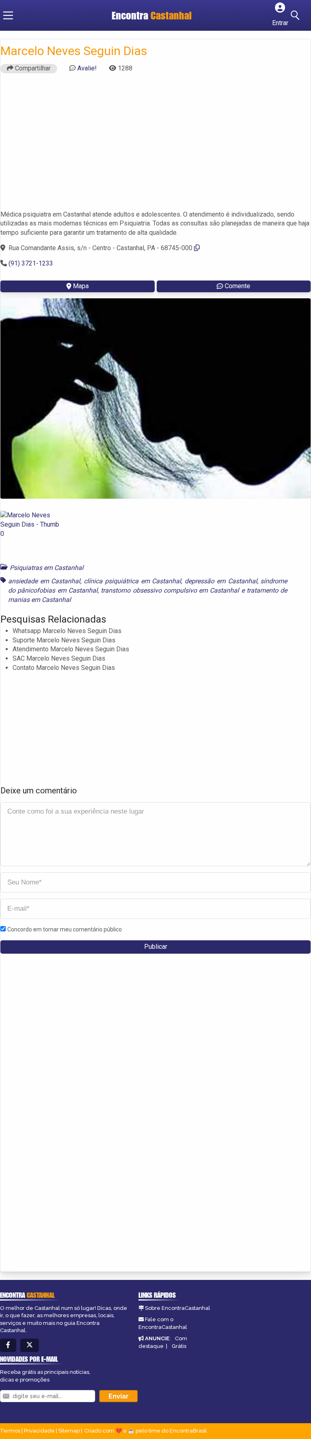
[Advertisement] (155, 145)
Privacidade (39, 1431)
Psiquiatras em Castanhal (46, 568)
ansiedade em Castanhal (44, 581)
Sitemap (69, 1431)
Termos (10, 1431)
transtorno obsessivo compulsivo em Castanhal (170, 590)
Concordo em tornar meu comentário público (64, 929)
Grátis (179, 1346)
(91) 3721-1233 (31, 263)
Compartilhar (32, 68)
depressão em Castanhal (221, 581)
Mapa (81, 286)
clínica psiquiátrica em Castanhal (132, 581)
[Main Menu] (8, 15)
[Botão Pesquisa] (296, 15)
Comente (237, 286)
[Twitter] (29, 1345)
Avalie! (87, 68)
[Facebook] (8, 1345)
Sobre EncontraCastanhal (177, 1308)
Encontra (152, 15)
